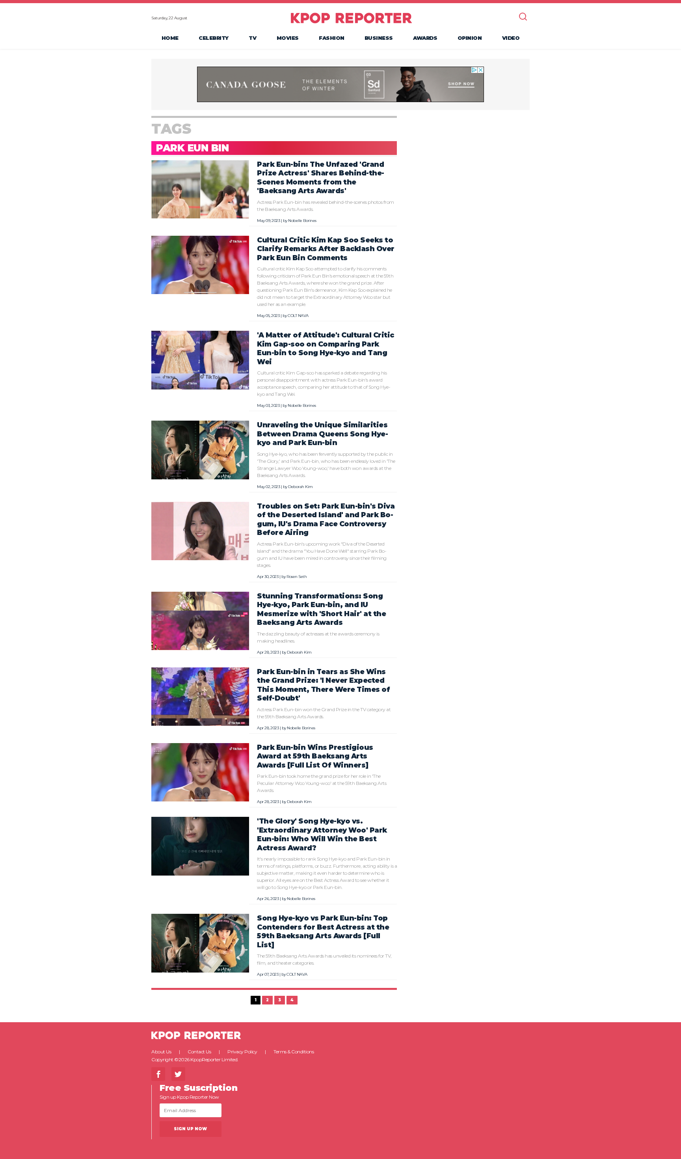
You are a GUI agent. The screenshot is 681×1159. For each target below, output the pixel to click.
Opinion (470, 38)
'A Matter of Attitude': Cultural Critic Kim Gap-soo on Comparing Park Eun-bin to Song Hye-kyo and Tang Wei (325, 348)
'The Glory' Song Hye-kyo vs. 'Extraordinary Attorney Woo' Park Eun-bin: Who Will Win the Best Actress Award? (322, 834)
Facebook (158, 1074)
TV (252, 38)
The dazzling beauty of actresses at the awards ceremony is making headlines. (318, 637)
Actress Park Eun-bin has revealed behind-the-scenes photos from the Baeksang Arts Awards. (325, 205)
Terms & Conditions (294, 1052)
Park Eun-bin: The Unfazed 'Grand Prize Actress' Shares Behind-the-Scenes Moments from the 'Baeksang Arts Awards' (320, 177)
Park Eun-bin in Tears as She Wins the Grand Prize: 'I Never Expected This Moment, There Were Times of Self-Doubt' (323, 684)
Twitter (178, 1074)
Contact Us (199, 1052)
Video (511, 38)
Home (170, 38)
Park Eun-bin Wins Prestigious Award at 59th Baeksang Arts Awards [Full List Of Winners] (315, 756)
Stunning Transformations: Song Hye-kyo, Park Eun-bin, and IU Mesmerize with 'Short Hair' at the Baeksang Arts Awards (321, 609)
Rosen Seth (297, 576)
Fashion (331, 38)
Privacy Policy (242, 1052)
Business (379, 38)
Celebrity (214, 38)
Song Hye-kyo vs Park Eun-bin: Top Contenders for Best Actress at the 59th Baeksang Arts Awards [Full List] (323, 931)
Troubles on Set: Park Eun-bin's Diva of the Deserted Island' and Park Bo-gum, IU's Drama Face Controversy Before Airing (325, 519)
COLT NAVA (298, 315)
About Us (161, 1052)
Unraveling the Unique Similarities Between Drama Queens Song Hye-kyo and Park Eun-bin (322, 434)
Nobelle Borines (302, 220)
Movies (288, 38)
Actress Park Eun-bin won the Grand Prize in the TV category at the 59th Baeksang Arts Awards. (324, 712)
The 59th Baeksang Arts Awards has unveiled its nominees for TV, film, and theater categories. (324, 959)
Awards (425, 38)
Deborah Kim (300, 486)
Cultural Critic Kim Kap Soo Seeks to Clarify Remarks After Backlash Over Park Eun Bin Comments (325, 249)
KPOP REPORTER (351, 17)
